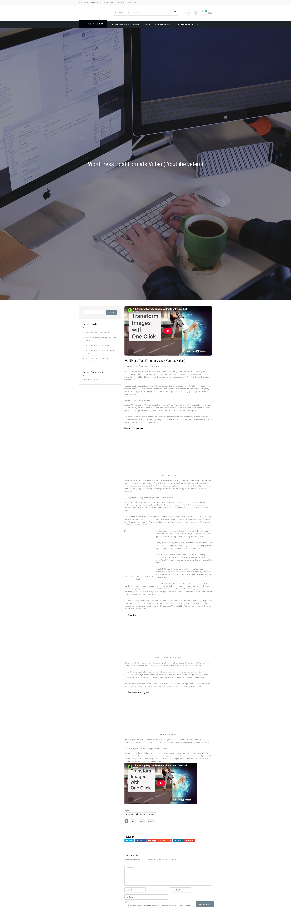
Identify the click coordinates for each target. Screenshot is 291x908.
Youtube (166, 366)
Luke (133, 821)
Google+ (154, 841)
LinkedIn (179, 841)
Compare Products (188, 24)
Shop (147, 24)
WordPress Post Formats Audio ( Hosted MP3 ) (100, 351)
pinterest (190, 841)
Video (160, 366)
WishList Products (164, 24)
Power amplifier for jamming (126, 24)
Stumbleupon (166, 841)
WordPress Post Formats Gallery (97, 345)
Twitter (130, 841)
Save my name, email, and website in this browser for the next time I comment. (158, 905)
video (141, 821)
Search (111, 313)
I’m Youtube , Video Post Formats (98, 333)
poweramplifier (149, 366)
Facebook (141, 841)
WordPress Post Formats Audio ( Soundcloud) (97, 359)
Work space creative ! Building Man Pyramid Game (101, 339)
